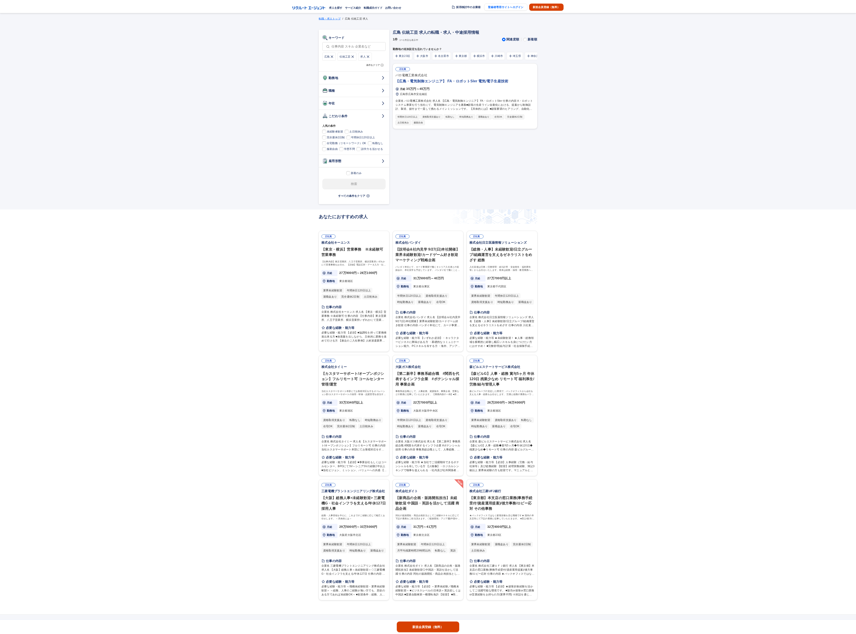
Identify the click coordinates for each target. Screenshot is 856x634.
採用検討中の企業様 (468, 7)
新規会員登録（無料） (546, 7)
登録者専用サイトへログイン (505, 7)
